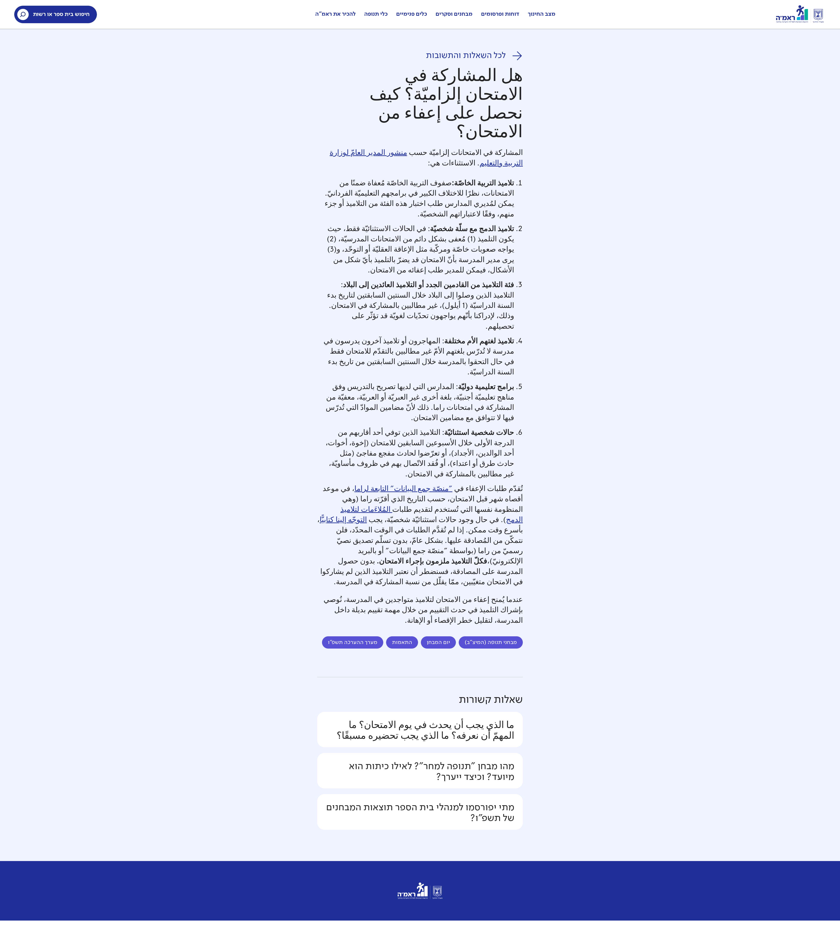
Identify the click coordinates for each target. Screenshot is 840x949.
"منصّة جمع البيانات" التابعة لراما (403, 489)
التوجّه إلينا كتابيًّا (343, 520)
